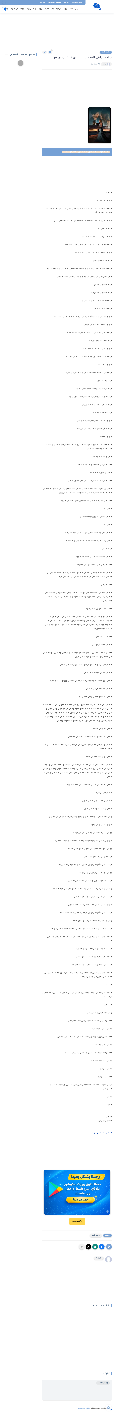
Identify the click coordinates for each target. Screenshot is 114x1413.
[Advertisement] (57, 33)
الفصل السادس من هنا (101, 1133)
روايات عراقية (61, 9)
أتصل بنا (43, 2)
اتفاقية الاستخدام (77, 2)
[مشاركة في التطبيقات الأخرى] (81, 1246)
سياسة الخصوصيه (54, 2)
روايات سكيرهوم (84, 1408)
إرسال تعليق (103, 1383)
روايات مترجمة (25, 9)
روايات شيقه (105, 52)
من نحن (66, 2)
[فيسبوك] (3, 2)
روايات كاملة (73, 9)
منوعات (6, 9)
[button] (102, 1246)
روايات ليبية (37, 9)
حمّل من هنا (77, 1221)
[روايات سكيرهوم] (96, 6)
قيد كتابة (14, 9)
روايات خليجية (49, 9)
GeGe (104, 64)
